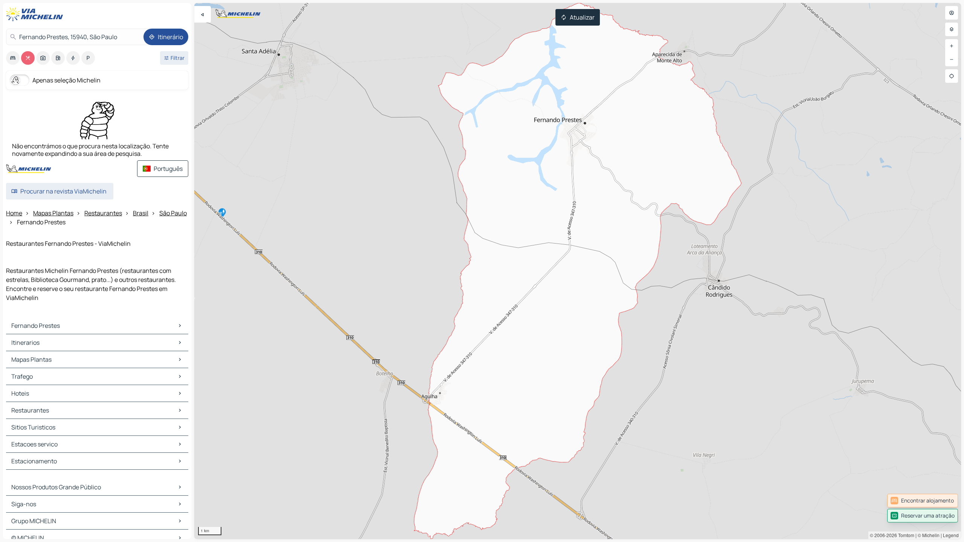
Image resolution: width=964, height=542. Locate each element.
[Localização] (951, 76)
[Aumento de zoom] (951, 46)
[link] (922, 500)
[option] (13, 58)
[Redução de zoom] (951, 59)
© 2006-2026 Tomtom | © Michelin (905, 535)
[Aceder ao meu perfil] (951, 13)
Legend (951, 535)
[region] (577, 271)
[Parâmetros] (951, 29)
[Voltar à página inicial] (36, 14)
